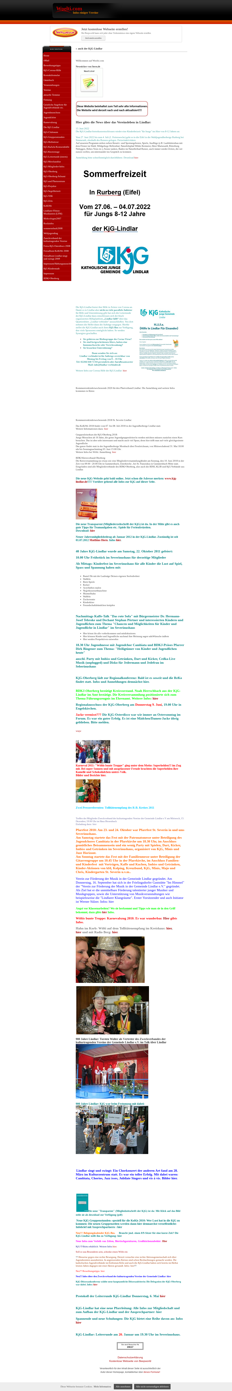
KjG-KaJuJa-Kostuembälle (56, 147)
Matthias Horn (99, 540)
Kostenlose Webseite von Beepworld (130, 1361)
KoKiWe (48, 205)
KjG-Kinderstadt (52, 268)
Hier (166, 918)
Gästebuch (49, 80)
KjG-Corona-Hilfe (52, 70)
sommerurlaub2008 (53, 228)
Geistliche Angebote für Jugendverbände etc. (55, 106)
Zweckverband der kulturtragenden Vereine (55, 239)
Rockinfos (49, 223)
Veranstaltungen (51, 85)
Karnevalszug (50, 122)
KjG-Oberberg (50, 171)
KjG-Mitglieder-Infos (54, 166)
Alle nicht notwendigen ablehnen (152, 1386)
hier (136, 157)
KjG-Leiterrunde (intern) (55, 156)
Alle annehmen (123, 1386)
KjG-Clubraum (51, 132)
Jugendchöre (50, 117)
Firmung (48, 99)
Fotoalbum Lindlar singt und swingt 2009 (55, 257)
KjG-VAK (48, 196)
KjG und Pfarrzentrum (54, 181)
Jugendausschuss (52, 112)
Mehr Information (102, 1386)
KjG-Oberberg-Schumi (54, 176)
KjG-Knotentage (52, 151)
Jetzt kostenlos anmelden (93, 38)
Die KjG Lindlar (51, 127)
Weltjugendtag (51, 233)
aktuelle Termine (52, 94)
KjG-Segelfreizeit (52, 191)
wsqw (78, 731)
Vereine (47, 90)
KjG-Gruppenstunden (54, 137)
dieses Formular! (152, 1372)
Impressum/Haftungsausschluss (57, 263)
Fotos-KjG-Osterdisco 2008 (57, 246)
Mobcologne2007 (52, 218)
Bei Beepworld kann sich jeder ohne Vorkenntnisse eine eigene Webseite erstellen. (116, 30)
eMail (46, 60)
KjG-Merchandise (52, 161)
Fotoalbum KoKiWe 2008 (56, 251)
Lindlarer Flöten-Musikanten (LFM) (53, 212)
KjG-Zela (48, 201)
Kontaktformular (52, 75)
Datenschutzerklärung (130, 1357)
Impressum (49, 273)
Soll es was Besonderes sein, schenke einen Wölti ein (102, 1251)
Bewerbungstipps (52, 65)
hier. (115, 1246)
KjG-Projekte (50, 186)
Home (46, 55)
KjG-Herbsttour (51, 142)
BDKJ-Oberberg (51, 278)
